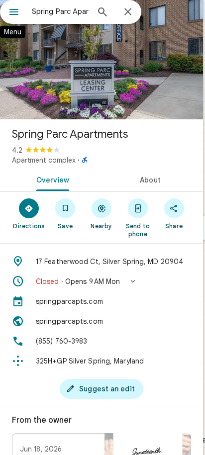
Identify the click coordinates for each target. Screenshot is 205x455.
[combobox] (60, 11)
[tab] (51, 179)
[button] (101, 281)
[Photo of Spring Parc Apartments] (101, 59)
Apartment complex (44, 160)
